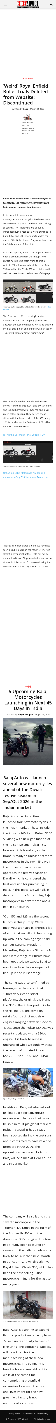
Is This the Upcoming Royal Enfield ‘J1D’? (24, 434)
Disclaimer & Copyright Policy (35, 1413)
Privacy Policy (14, 1413)
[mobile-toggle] (5, 4)
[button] (51, 4)
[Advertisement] (28, 38)
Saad (25, 109)
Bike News (28, 78)
